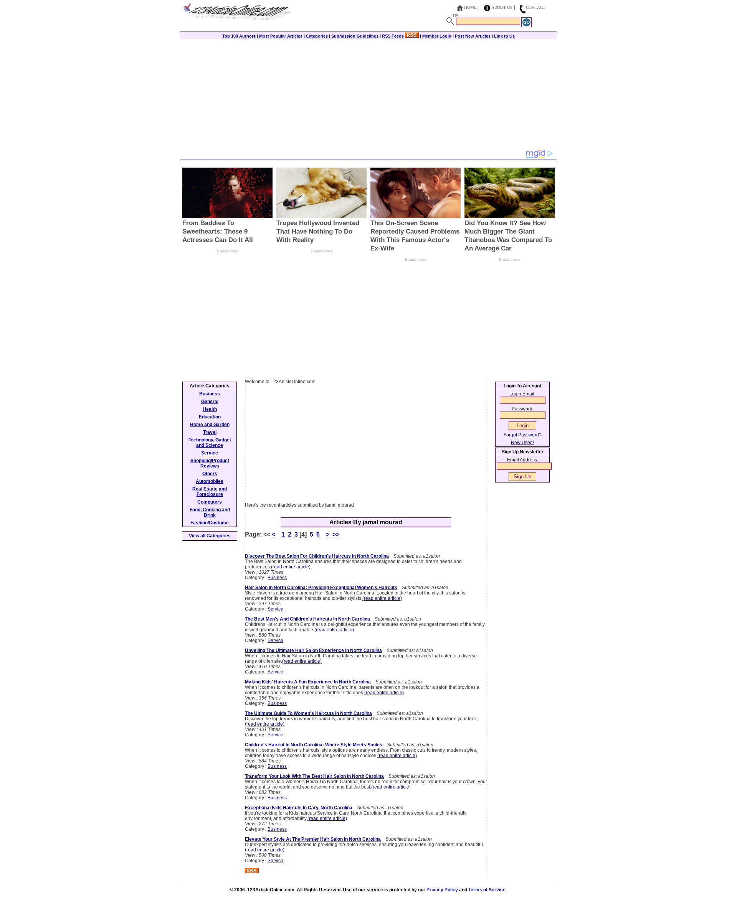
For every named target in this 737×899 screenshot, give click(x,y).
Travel (209, 432)
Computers (209, 502)
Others (209, 473)
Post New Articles (473, 36)
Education (210, 417)
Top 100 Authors (239, 36)
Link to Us (504, 36)
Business (277, 577)
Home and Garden (210, 424)
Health (210, 409)
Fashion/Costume (209, 522)
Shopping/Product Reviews (209, 463)
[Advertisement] (368, 94)
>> (335, 534)
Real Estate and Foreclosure (209, 491)
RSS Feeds (393, 36)
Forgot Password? (523, 435)
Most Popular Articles (280, 36)
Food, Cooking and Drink (210, 512)
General (209, 401)
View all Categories (210, 535)
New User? (522, 442)
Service (275, 609)
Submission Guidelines (354, 36)
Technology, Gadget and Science (209, 442)
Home (470, 7)
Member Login (436, 36)
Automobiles (209, 481)
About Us (501, 7)
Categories (317, 36)
